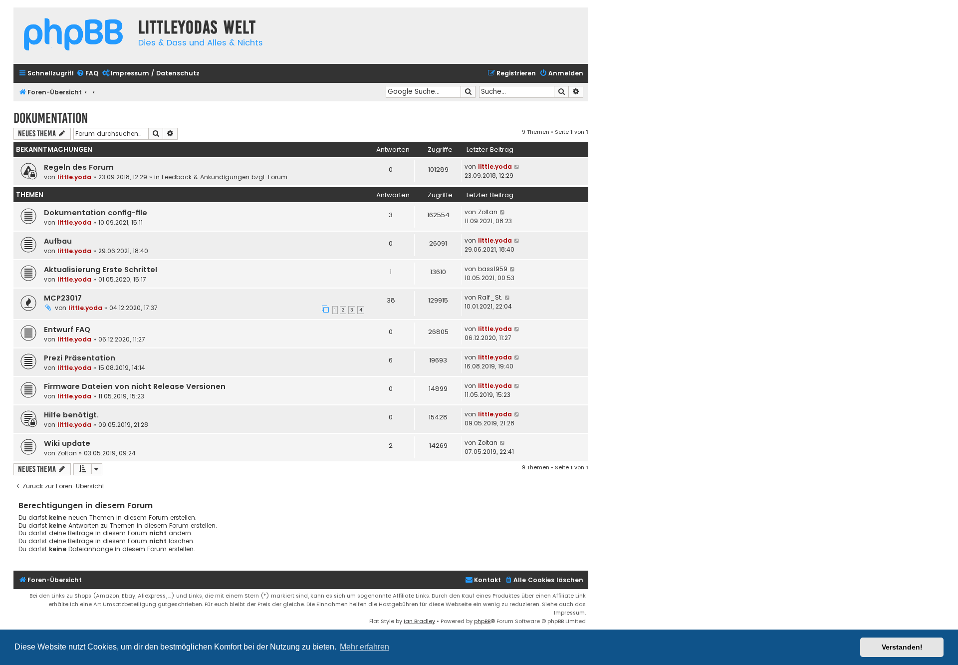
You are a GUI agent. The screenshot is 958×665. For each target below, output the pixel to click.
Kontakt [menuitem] (487, 580)
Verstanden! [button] (902, 647)
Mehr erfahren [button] (364, 647)
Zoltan (487, 212)
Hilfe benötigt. (71, 415)
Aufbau (58, 241)
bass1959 (492, 269)
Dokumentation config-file (95, 213)
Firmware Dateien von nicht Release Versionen (135, 386)
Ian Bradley (419, 621)
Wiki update (67, 443)
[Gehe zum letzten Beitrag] (517, 166)
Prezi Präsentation (79, 358)
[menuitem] (87, 73)
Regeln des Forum (79, 167)
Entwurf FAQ (67, 329)
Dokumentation (50, 118)
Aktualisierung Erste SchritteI (100, 270)
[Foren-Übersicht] (73, 35)
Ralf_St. (490, 297)
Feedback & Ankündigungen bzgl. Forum (224, 177)
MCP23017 (63, 298)
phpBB (482, 621)
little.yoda (74, 177)
